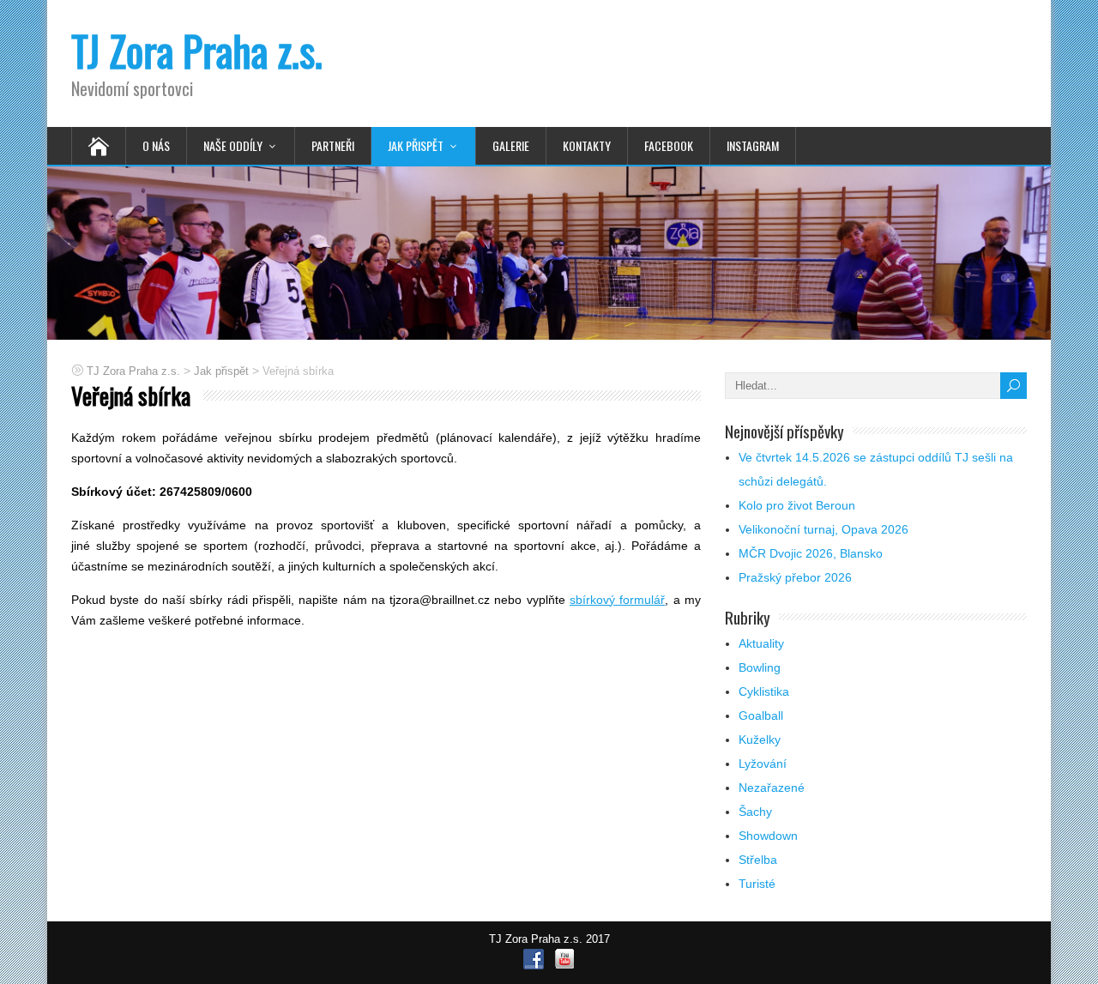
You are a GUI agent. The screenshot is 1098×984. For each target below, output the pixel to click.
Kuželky (760, 739)
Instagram (753, 145)
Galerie (510, 145)
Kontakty (587, 145)
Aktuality (761, 643)
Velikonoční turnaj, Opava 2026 (823, 529)
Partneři (332, 145)
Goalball (761, 715)
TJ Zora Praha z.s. (197, 50)
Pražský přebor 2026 (795, 577)
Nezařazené (772, 787)
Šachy (755, 811)
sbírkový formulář (617, 600)
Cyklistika (764, 691)
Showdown (768, 835)
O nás (156, 145)
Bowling (760, 667)
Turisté (757, 883)
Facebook (668, 145)
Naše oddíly (232, 145)
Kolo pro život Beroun (797, 505)
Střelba (758, 859)
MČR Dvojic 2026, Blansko (811, 553)
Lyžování (763, 763)
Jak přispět (415, 145)
